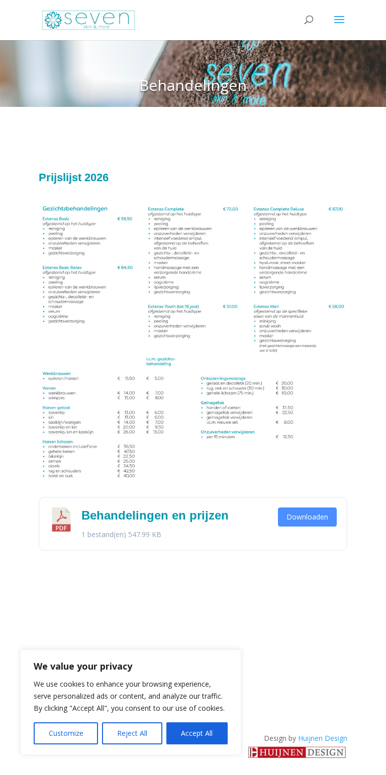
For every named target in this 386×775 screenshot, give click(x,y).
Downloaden (307, 517)
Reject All (132, 733)
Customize (66, 733)
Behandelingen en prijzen (155, 515)
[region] (130, 702)
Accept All (197, 733)
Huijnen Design (322, 738)
